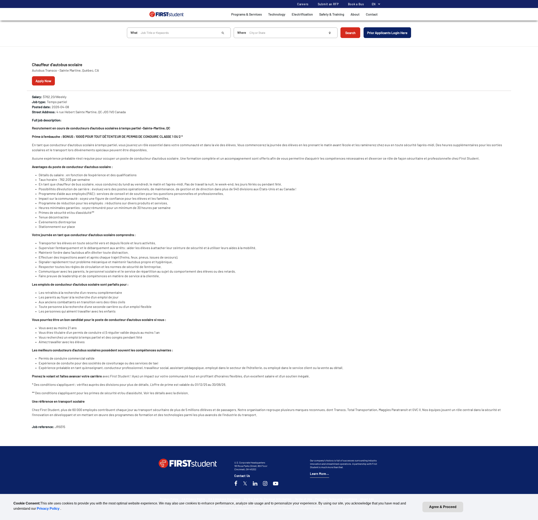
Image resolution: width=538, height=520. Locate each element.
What (134, 32)
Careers (303, 4)
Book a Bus (356, 4)
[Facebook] (235, 483)
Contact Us (242, 476)
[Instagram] (265, 483)
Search (350, 33)
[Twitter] (245, 483)
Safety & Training (331, 14)
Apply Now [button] (43, 81)
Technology (276, 14)
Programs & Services (246, 14)
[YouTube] (275, 483)
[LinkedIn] (255, 483)
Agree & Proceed (442, 507)
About (355, 14)
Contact (372, 14)
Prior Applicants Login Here (387, 33)
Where (241, 32)
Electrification (302, 14)
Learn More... (319, 473)
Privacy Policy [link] (48, 508)
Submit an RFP (328, 4)
